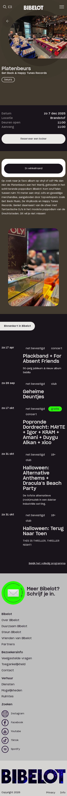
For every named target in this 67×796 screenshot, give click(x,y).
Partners (8, 644)
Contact (8, 670)
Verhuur (7, 678)
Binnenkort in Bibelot (17, 326)
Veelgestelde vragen (17, 658)
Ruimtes (7, 696)
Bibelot (7, 614)
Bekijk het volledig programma (47, 563)
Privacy (50, 792)
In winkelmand (33, 170)
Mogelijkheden (12, 690)
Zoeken (7, 704)
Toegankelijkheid (13, 664)
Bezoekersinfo (12, 652)
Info (62, 792)
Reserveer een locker (33, 141)
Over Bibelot (10, 620)
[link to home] (33, 8)
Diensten (8, 684)
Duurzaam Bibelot (14, 626)
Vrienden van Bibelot (17, 638)
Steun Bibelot (11, 632)
